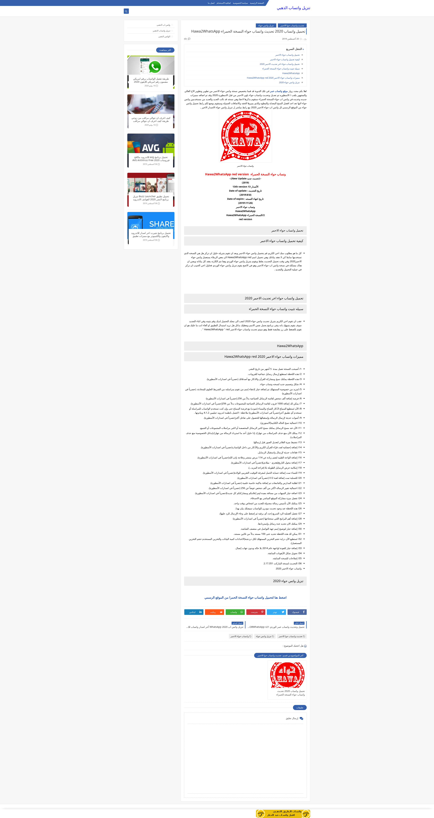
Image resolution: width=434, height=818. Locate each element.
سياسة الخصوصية (240, 3)
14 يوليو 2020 (150, 85)
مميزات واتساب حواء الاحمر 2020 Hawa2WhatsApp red (273, 77)
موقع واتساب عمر (279, 91)
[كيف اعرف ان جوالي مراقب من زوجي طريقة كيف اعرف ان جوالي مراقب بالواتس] (150, 111)
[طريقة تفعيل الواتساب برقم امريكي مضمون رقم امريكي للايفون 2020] (150, 72)
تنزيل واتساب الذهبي (293, 7)
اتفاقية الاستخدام (224, 3)
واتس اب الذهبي (163, 24)
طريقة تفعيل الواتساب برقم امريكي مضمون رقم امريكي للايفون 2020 (151, 80)
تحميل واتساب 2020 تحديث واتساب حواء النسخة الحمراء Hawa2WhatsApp (290, 692)
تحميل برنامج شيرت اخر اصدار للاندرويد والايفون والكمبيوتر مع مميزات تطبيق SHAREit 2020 (151, 234)
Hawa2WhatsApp (291, 73)
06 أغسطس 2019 (150, 164)
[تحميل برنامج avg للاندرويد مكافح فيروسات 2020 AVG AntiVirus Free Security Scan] (150, 151)
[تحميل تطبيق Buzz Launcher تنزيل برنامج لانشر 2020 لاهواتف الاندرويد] (150, 190)
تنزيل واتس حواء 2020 (289, 82)
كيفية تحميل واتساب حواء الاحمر (285, 59)
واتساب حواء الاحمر (240, 636)
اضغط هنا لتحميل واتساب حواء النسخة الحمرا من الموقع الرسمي (245, 597)
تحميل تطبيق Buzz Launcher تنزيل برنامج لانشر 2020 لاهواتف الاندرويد (151, 198)
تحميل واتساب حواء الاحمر (287, 54)
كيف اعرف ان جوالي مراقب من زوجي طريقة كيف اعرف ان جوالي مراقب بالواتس (150, 119)
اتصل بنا (211, 3)
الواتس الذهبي (164, 36)
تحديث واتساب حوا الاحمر (292, 25)
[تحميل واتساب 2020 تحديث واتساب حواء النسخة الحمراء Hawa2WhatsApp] (287, 675)
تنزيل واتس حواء (266, 25)
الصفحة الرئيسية (257, 3)
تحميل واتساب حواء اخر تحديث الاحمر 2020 (280, 64)
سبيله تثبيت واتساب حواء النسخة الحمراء (281, 68)
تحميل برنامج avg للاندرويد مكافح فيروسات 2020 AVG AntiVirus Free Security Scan (151, 159)
